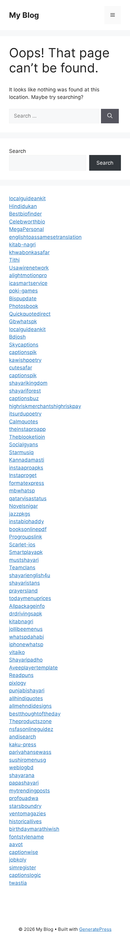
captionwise (23, 852)
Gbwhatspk (23, 321)
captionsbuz (24, 398)
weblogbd (21, 767)
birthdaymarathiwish (34, 829)
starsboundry (25, 806)
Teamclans (22, 567)
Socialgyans (23, 444)
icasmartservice (28, 283)
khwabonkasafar (29, 252)
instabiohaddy (26, 521)
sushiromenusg (27, 760)
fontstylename (26, 837)
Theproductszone (30, 721)
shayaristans (24, 583)
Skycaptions (23, 345)
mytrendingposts (29, 791)
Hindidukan (23, 206)
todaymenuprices (30, 598)
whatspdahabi (26, 637)
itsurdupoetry (25, 414)
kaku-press (22, 744)
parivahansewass (30, 752)
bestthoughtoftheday (34, 714)
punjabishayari (26, 691)
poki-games (23, 291)
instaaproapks (26, 468)
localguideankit (27, 198)
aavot (16, 844)
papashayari (24, 783)
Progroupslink (25, 537)
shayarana (21, 775)
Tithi (14, 260)
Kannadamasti (26, 460)
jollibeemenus (26, 629)
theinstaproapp (27, 429)
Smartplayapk (26, 552)
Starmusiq (21, 452)
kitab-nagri (22, 245)
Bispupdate (23, 299)
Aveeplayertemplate (33, 668)
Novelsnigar (23, 506)
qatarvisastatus (28, 498)
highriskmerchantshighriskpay (45, 406)
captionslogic (25, 875)
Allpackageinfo (27, 606)
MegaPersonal (26, 229)
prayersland (23, 591)
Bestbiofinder (25, 214)
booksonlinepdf (28, 529)
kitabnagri (21, 621)
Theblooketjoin (27, 437)
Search (17, 151)
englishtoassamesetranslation (45, 237)
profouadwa (23, 798)
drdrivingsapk (25, 614)
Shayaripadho (26, 660)
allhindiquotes (26, 698)
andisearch (22, 737)
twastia (18, 883)
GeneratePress (95, 929)
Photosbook (23, 306)
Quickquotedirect (29, 314)
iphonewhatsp (26, 644)
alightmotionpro (28, 275)
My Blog (24, 15)
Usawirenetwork (29, 268)
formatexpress (26, 483)
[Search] (110, 116)
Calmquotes (23, 422)
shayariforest (25, 391)
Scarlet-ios (22, 545)
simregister (22, 868)
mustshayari (24, 560)
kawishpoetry (25, 360)
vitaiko (17, 652)
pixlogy (17, 683)
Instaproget (23, 475)
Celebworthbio (27, 222)
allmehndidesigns (30, 706)
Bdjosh (17, 337)
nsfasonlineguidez (31, 729)
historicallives (25, 821)
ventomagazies (27, 814)
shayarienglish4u (29, 575)
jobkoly (17, 860)
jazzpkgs (19, 514)
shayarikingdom (28, 383)
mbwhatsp (22, 491)
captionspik (23, 352)
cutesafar (20, 368)
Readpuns (21, 675)
